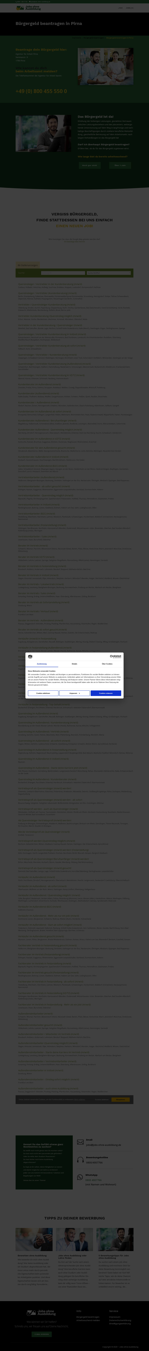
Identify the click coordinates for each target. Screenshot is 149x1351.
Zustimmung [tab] (42, 664)
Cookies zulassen (106, 693)
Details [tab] (74, 664)
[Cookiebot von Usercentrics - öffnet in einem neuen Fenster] (111, 656)
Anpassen (73, 693)
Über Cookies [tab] (107, 664)
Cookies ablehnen (43, 693)
